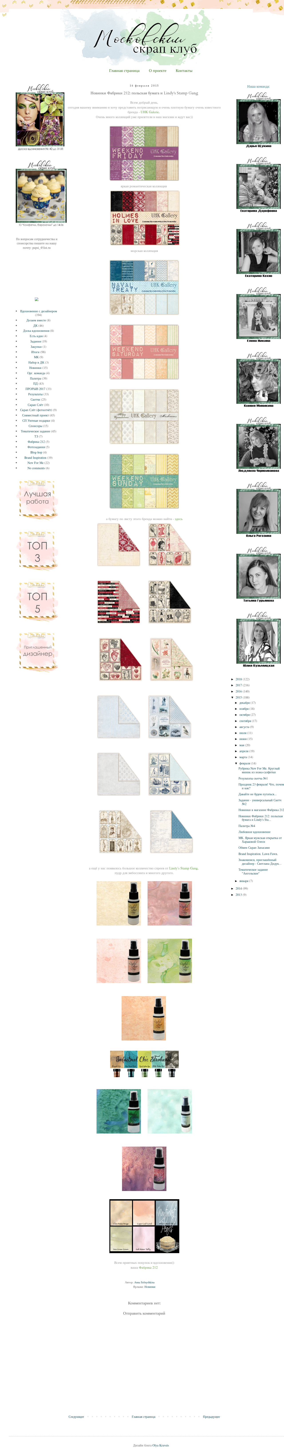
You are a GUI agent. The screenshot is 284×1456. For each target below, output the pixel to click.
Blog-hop (36, 452)
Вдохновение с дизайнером (38, 311)
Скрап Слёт (35, 405)
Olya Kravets (160, 1445)
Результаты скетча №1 (253, 778)
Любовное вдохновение (254, 832)
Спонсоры (35, 426)
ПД (35, 383)
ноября (244, 708)
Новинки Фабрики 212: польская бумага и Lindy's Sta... (261, 818)
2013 (239, 894)
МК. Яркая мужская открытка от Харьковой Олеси (260, 840)
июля (243, 733)
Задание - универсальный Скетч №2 (260, 802)
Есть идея (36, 336)
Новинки (149, 1287)
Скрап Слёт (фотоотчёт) (36, 410)
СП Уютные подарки (36, 420)
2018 (239, 679)
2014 (239, 888)
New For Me (35, 463)
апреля (244, 751)
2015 (239, 697)
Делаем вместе (36, 320)
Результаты (35, 394)
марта (243, 757)
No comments (36, 468)
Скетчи (35, 399)
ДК (35, 325)
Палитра (35, 378)
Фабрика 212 (36, 441)
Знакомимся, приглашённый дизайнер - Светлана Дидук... (260, 862)
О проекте (157, 70)
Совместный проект (35, 415)
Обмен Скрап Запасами (254, 847)
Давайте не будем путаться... (258, 794)
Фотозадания (36, 447)
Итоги (35, 352)
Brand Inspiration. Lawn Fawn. (258, 854)
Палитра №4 (247, 826)
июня (243, 739)
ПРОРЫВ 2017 (35, 389)
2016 (239, 691)
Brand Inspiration (35, 457)
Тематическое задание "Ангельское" (253, 871)
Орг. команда (36, 373)
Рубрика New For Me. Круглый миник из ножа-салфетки (259, 770)
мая (242, 745)
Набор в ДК (36, 362)
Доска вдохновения (36, 330)
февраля (245, 763)
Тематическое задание (35, 431)
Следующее (76, 1416)
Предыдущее (211, 1416)
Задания (35, 341)
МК (36, 357)
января (244, 881)
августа (244, 727)
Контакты (184, 70)
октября (244, 714)
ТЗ (36, 436)
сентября (245, 721)
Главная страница (124, 70)
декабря (244, 702)
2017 (239, 685)
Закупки (36, 346)
